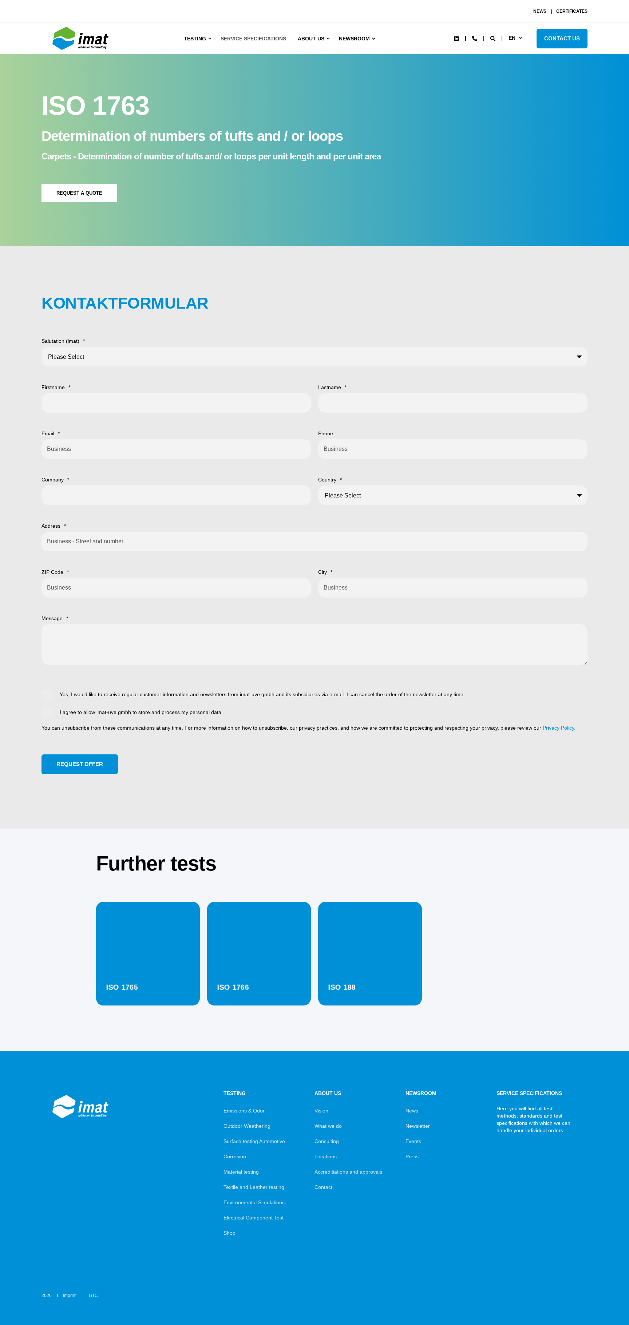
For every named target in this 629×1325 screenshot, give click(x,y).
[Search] (493, 38)
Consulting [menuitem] (326, 1141)
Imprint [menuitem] (69, 1295)
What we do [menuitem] (328, 1126)
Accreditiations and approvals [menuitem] (348, 1172)
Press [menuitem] (412, 1156)
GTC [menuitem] (93, 1295)
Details (148, 987)
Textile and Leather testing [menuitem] (253, 1187)
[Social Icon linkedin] (456, 38)
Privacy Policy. (559, 728)
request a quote (79, 193)
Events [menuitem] (413, 1141)
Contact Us (562, 38)
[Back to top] (603, 1299)
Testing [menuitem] (195, 38)
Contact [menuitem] (323, 1187)
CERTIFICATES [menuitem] (572, 11)
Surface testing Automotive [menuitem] (254, 1141)
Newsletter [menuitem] (418, 1126)
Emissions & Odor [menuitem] (244, 1111)
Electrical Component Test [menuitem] (253, 1218)
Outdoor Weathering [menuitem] (246, 1126)
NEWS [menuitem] (539, 11)
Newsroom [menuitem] (354, 38)
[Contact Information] (474, 38)
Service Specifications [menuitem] (253, 38)
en (512, 38)
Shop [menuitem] (229, 1233)
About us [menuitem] (311, 38)
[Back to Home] (81, 50)
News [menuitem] (412, 1111)
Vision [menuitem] (321, 1111)
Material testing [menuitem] (241, 1172)
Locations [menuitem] (325, 1156)
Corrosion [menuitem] (234, 1156)
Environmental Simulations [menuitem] (254, 1202)
